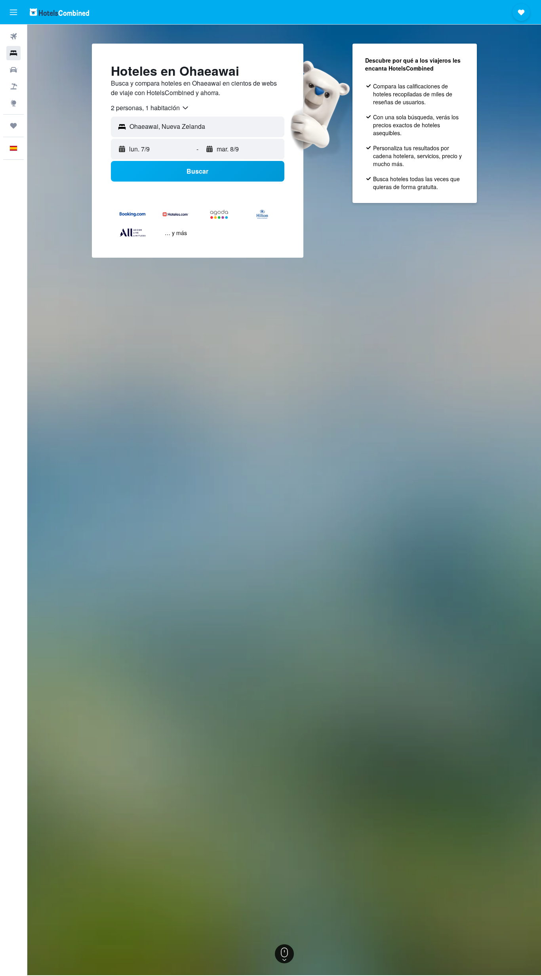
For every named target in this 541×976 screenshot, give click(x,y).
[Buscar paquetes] (13, 86)
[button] (13, 12)
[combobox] (150, 108)
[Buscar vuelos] (13, 36)
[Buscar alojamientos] (13, 53)
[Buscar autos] (13, 70)
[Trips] (13, 126)
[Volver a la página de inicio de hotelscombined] (59, 12)
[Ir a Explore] (13, 103)
